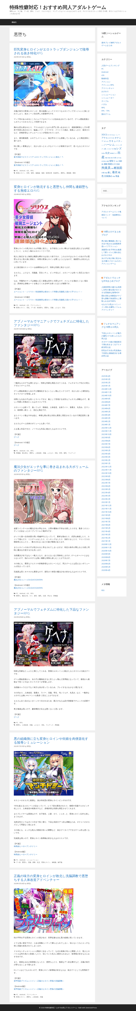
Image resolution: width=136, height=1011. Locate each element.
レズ (119, 148)
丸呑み (103, 153)
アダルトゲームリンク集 (111, 211)
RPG (31, 171)
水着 (102, 173)
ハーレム (109, 144)
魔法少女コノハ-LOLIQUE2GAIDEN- (28, 579)
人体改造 (38, 453)
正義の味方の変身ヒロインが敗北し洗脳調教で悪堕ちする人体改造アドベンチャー (51, 878)
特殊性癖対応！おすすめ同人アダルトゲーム (58, 7)
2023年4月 (105, 453)
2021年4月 (105, 531)
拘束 (118, 164)
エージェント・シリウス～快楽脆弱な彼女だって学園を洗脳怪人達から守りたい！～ (48, 291)
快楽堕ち (56, 173)
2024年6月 (105, 408)
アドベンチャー (35, 305)
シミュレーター (107, 98)
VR (110, 135)
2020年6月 (105, 563)
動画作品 (105, 78)
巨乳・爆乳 (30, 173)
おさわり (105, 91)
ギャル (106, 141)
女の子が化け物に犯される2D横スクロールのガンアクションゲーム (111, 261)
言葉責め (108, 176)
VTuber (113, 135)
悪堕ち (63, 173)
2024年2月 (105, 421)
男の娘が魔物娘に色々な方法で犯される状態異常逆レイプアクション (111, 244)
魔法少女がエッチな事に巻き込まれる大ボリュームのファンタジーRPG (51, 468)
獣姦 (106, 173)
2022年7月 (105, 483)
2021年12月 (106, 505)
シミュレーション (33, 860)
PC (17, 171)
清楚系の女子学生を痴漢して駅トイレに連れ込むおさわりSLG (111, 252)
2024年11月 (106, 392)
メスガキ (108, 149)
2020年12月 (106, 544)
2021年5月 (105, 528)
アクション (105, 82)
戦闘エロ (112, 164)
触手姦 (60, 862)
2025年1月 (105, 385)
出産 (44, 596)
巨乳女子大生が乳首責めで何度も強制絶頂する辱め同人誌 (111, 353)
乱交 (38, 862)
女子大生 (119, 158)
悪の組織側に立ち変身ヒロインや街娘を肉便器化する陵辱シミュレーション (51, 740)
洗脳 (51, 308)
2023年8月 (105, 441)
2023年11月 (106, 431)
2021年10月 (106, 512)
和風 (109, 158)
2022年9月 (105, 476)
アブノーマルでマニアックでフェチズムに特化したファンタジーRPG (51, 323)
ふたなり (58, 308)
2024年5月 (105, 411)
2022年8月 (105, 479)
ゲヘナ (16, 437)
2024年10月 (106, 395)
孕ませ (49, 596)
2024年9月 (105, 398)
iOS (28, 171)
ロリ (31, 596)
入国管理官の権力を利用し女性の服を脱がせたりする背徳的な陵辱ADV (111, 290)
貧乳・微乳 (37, 596)
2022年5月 (105, 489)
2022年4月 (105, 492)
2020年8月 (105, 557)
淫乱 (28, 308)
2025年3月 (105, 379)
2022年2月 (105, 499)
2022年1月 (105, 502)
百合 (63, 308)
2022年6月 (105, 486)
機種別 (14, 22)
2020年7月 (105, 560)
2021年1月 (105, 541)
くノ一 (118, 135)
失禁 (114, 158)
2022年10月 (106, 473)
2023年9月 (105, 437)
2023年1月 (105, 463)
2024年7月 (105, 405)
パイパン (117, 145)
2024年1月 (105, 424)
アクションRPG (107, 85)
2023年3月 (105, 457)
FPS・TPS (105, 111)
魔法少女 (25, 596)
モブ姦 (113, 149)
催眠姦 (37, 173)
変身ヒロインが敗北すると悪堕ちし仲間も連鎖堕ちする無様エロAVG (51, 188)
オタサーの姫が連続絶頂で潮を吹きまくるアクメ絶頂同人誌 (111, 344)
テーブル (105, 101)
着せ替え (25, 453)
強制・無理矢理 (46, 173)
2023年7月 (105, 444)
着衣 (115, 172)
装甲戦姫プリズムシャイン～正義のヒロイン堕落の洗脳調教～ (39, 981)
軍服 (114, 176)
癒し (110, 172)
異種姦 (18, 453)
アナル (104, 137)
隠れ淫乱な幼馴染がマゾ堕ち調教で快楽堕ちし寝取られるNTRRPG (111, 298)
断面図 (69, 173)
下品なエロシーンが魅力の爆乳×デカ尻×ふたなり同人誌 (111, 336)
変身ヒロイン (20, 173)
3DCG (104, 134)
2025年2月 (105, 382)
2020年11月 (106, 547)
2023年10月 (106, 434)
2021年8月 (105, 518)
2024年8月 (105, 402)
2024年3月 (105, 418)
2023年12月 (106, 428)
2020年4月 (105, 570)
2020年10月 (106, 551)
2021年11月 (106, 508)
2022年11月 (106, 470)
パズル (104, 104)
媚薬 (108, 161)
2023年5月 (105, 450)
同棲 (106, 158)
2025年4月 (105, 376)
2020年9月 (105, 554)
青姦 (117, 176)
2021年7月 (105, 521)
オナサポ (111, 138)
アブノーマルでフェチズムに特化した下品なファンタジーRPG (51, 611)
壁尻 (74, 173)
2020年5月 (105, 567)
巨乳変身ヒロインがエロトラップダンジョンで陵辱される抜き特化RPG (51, 51)
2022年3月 (105, 495)
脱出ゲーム (105, 114)
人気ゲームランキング (110, 65)
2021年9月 (105, 515)
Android (22, 171)
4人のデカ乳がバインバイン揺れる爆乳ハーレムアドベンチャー (111, 307)
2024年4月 (105, 415)
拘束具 (106, 168)
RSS (102, 590)
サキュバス (115, 140)
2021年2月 (105, 538)
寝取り (112, 161)
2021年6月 (105, 525)
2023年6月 (105, 447)
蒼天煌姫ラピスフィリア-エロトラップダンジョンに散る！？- (39, 157)
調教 (34, 862)
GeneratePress (91, 1008)
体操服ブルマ (113, 153)
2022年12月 (106, 466)
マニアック (72, 453)
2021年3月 (105, 534)
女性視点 (103, 161)
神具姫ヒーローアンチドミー (25, 846)
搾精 (112, 168)
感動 (105, 164)
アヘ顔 (33, 308)
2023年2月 (105, 460)
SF (108, 135)
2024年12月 (106, 389)
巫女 (117, 161)
